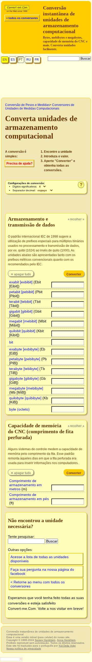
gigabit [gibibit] (20, 311)
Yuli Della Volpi (67, 645)
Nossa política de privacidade (23, 648)
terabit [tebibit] (20, 302)
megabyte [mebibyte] (26, 388)
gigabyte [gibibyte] (24, 378)
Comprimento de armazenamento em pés (29, 497)
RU (28, 59)
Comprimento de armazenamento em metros (25, 485)
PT (20, 59)
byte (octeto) (19, 409)
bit (11, 342)
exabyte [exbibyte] (24, 349)
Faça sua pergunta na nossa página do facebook (42, 571)
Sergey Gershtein (45, 640)
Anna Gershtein (66, 640)
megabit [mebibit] (23, 321)
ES (13, 59)
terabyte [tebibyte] (23, 369)
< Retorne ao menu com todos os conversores (37, 584)
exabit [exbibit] (20, 282)
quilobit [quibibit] (22, 331)
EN (5, 59)
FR (37, 59)
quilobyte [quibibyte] (25, 398)
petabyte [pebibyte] (24, 359)
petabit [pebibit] (21, 292)
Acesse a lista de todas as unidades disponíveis (39, 559)
